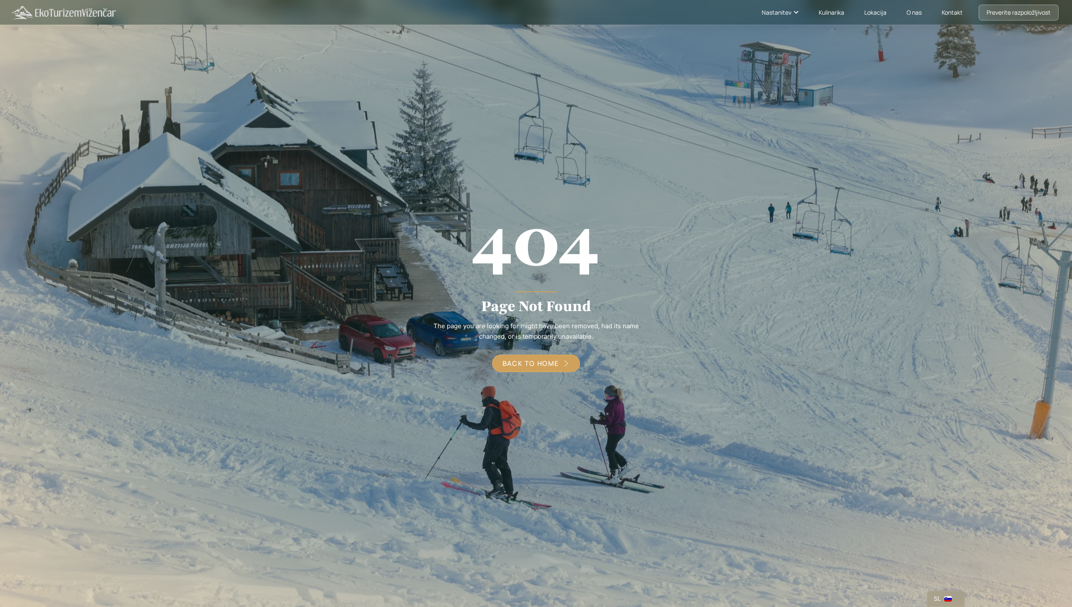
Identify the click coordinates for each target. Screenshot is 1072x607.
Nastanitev (776, 12)
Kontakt (952, 12)
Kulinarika (831, 12)
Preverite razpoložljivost (1019, 12)
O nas (914, 12)
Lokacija (875, 12)
